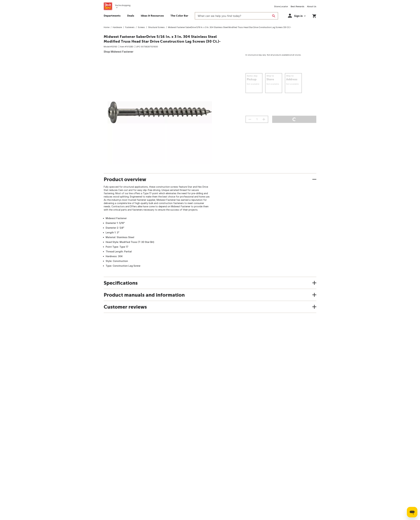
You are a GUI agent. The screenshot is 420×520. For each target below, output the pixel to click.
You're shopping (122, 5)
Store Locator (281, 6)
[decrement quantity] (249, 119)
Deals (130, 15)
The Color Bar (179, 15)
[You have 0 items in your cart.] (314, 15)
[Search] (273, 15)
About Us (311, 6)
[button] (297, 16)
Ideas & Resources (152, 15)
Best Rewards (297, 6)
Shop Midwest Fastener (118, 51)
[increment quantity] (263, 119)
